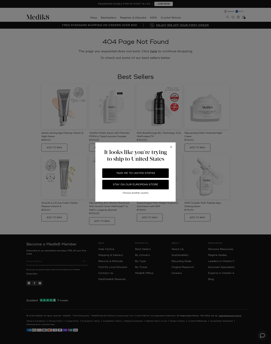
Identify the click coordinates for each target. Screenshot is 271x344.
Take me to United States (135, 173)
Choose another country (135, 193)
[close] (171, 146)
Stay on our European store (135, 184)
